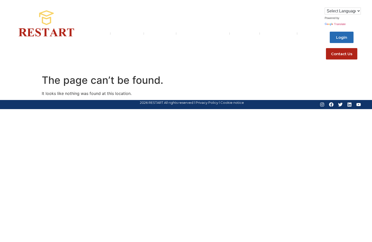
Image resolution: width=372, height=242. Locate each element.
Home (100, 33)
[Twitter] (340, 104)
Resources (244, 33)
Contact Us (275, 33)
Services (157, 33)
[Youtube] (358, 104)
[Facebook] (331, 104)
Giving (307, 33)
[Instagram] (322, 104)
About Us (123, 33)
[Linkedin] (349, 104)
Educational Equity (199, 33)
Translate (340, 24)
